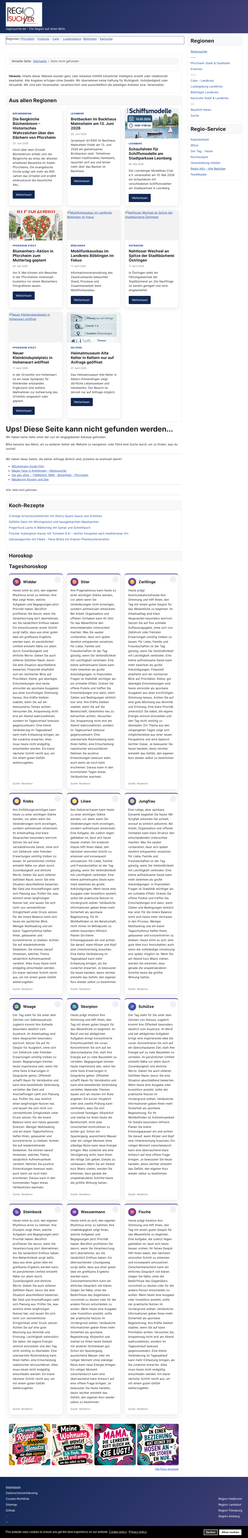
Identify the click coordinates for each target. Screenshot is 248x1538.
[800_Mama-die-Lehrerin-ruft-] (115, 1444)
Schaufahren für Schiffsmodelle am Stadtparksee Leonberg (150, 154)
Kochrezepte (199, 157)
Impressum (13, 1487)
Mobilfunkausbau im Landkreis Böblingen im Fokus (92, 256)
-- (7, 1522)
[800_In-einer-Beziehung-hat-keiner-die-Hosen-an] (158, 1444)
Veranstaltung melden (205, 163)
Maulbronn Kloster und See (30, 479)
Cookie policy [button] (118, 1531)
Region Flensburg (230, 1510)
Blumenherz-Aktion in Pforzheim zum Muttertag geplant (33, 256)
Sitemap (11, 1504)
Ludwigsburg (71, 39)
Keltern (76, 347)
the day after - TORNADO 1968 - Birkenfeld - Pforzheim (50, 475)
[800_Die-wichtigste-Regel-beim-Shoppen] (29, 1444)
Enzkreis (43, 39)
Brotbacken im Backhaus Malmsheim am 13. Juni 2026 (93, 124)
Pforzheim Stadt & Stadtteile (210, 63)
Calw (55, 39)
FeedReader (199, 174)
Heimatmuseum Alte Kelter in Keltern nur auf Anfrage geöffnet (92, 358)
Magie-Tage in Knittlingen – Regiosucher (39, 470)
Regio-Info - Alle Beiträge (208, 168)
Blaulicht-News (201, 109)
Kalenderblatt (200, 139)
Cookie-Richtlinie (17, 1499)
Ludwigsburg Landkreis (207, 86)
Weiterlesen (24, 194)
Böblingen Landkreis (204, 92)
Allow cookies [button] (230, 1532)
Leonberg (77, 113)
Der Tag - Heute (202, 151)
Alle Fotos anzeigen (167, 1469)
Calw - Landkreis (202, 80)
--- (192, 104)
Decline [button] (210, 1532)
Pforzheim (27, 39)
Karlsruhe (106, 39)
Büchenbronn (22, 113)
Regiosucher (199, 51)
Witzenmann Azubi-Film (28, 466)
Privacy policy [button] (138, 1531)
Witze (194, 145)
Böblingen (90, 39)
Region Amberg (229, 1516)
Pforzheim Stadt (24, 245)
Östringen (136, 245)
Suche (195, 115)
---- (193, 57)
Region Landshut (229, 1504)
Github (10, 1510)
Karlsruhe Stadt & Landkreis (210, 98)
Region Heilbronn (230, 1499)
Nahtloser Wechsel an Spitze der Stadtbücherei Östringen (151, 256)
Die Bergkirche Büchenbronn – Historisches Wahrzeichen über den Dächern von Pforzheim (34, 128)
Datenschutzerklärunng (22, 1493)
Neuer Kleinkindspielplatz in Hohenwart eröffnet (32, 358)
